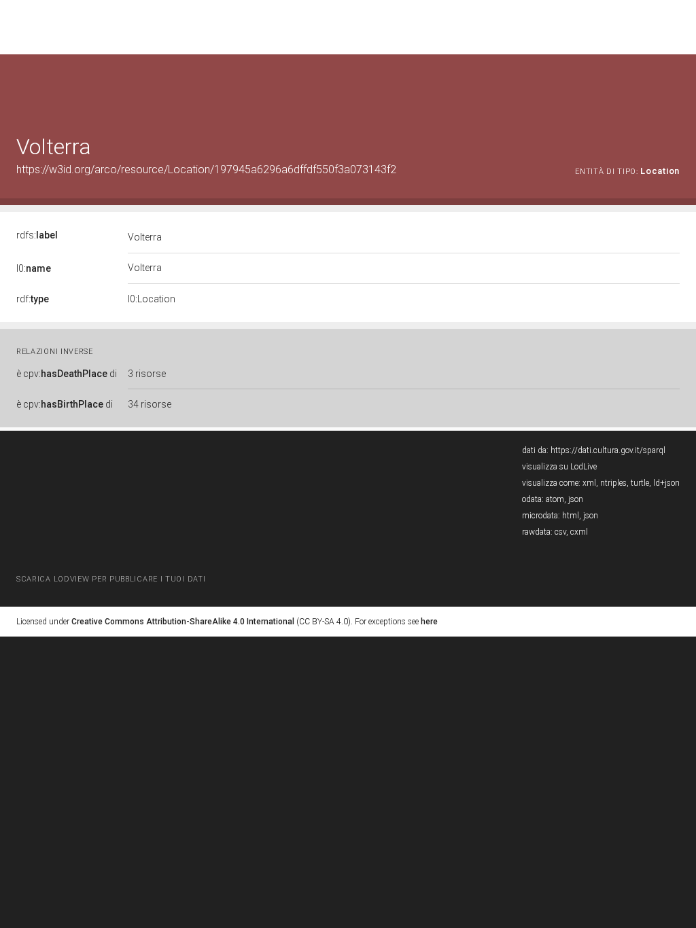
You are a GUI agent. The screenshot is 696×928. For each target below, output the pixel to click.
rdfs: (37, 235)
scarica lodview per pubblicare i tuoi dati (110, 579)
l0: (33, 268)
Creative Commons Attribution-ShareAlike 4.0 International (182, 621)
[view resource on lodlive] (673, 88)
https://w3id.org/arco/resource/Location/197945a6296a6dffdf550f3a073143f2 (206, 169)
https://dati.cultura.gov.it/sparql (608, 450)
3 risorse (147, 373)
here (429, 621)
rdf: (32, 298)
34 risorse (149, 404)
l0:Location (151, 298)
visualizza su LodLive (559, 466)
